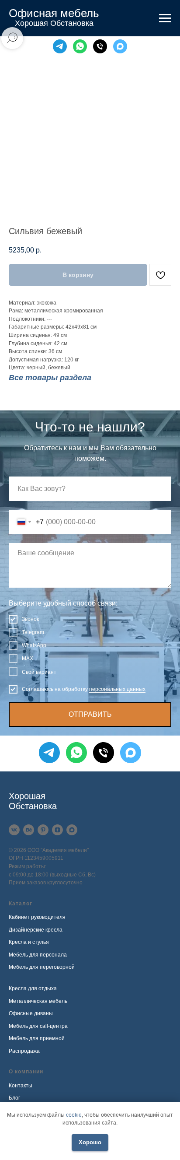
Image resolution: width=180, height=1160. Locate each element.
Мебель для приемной (37, 1038)
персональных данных (117, 689)
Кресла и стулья (29, 942)
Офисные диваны (31, 1013)
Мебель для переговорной (42, 967)
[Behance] (28, 829)
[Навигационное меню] (165, 18)
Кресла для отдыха (33, 988)
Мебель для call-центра (38, 1026)
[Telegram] (60, 46)
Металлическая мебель (38, 1001)
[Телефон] (100, 46)
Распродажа (24, 1051)
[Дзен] (57, 829)
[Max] (120, 46)
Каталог (20, 904)
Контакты (20, 1086)
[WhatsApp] (80, 46)
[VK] (14, 829)
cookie (74, 1115)
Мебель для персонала (38, 955)
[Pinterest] (43, 829)
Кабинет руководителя (37, 917)
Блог (14, 1098)
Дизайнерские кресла (35, 930)
